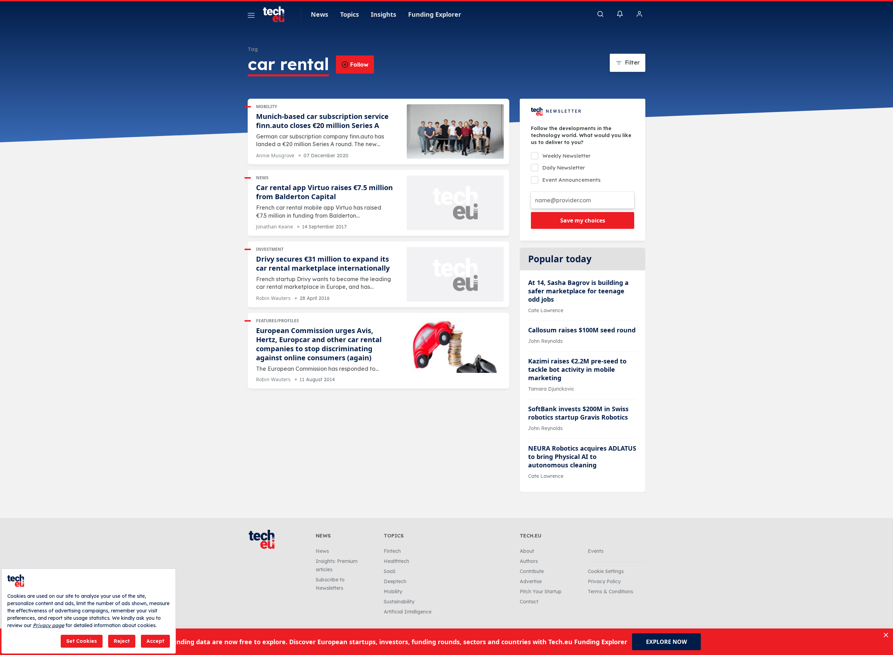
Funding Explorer (434, 14)
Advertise (531, 581)
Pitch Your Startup (541, 591)
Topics (349, 14)
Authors (529, 561)
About (527, 551)
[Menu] (251, 16)
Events (595, 551)
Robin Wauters (273, 298)
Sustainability (399, 601)
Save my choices (582, 220)
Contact (529, 601)
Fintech (392, 551)
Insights (383, 14)
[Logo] (277, 14)
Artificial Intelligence (408, 612)
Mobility (266, 107)
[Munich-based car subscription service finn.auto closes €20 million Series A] (455, 131)
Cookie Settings (606, 571)
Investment (270, 249)
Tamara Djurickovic (551, 389)
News (319, 14)
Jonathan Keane (274, 226)
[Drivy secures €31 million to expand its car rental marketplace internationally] (455, 274)
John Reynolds (545, 341)
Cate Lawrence (545, 310)
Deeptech (395, 581)
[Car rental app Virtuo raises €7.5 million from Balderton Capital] (455, 202)
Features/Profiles (277, 321)
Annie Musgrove (275, 155)
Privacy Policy (604, 581)
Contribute (532, 571)
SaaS (390, 571)
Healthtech (396, 561)
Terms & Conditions (610, 591)
